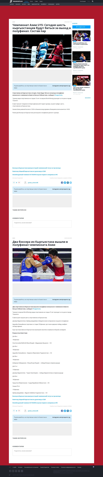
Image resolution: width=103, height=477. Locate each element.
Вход (89, 1)
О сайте (14, 467)
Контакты (20, 467)
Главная (26, 1)
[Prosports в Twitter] (13, 471)
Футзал (24, 4)
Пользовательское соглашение (31, 467)
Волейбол (43, 4)
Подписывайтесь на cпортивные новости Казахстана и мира (42, 87)
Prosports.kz (58, 95)
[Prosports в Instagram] (19, 471)
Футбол (12, 4)
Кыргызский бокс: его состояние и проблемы (80, 43)
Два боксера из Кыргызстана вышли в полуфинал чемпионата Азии (40, 243)
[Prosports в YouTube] (22, 471)
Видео (41, 1)
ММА (29, 4)
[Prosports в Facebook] (10, 471)
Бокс (14, 22)
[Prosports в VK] (16, 471)
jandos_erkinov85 (33, 182)
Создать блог (81, 27)
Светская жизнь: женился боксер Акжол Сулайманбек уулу (81, 88)
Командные (51, 4)
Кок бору (18, 4)
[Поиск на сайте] (92, 1)
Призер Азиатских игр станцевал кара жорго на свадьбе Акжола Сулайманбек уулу (81, 65)
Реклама (79, 467)
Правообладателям (44, 467)
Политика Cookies (55, 467)
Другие (57, 4)
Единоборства (35, 4)
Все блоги (87, 97)
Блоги (31, 1)
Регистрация (83, 1)
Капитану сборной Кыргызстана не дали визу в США (29, 171)
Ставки (36, 1)
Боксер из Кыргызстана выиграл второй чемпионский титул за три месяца (37, 168)
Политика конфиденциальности (68, 467)
